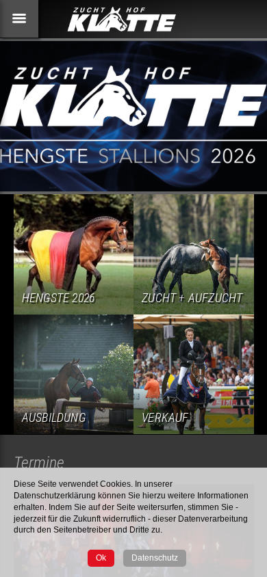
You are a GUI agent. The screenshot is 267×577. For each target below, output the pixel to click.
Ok (101, 558)
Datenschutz (154, 558)
